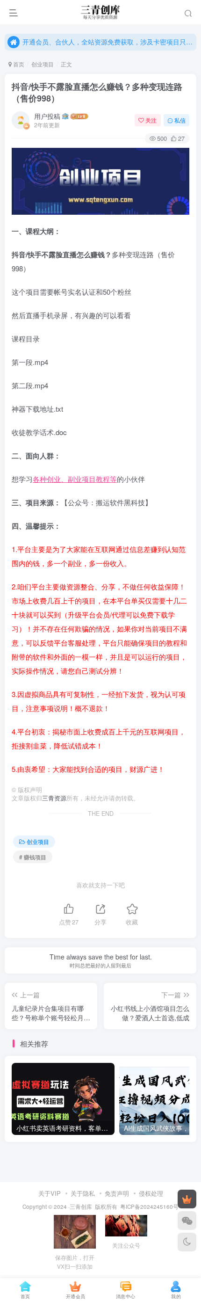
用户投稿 (47, 116)
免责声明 (117, 1193)
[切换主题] (187, 1242)
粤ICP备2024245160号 (149, 1206)
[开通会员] (187, 1199)
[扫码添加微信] (187, 1220)
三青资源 (54, 798)
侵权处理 (151, 1193)
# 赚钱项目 (32, 857)
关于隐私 (83, 1193)
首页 (18, 64)
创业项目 (42, 64)
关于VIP (49, 1193)
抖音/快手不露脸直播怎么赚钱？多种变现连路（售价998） (97, 92)
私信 (180, 120)
